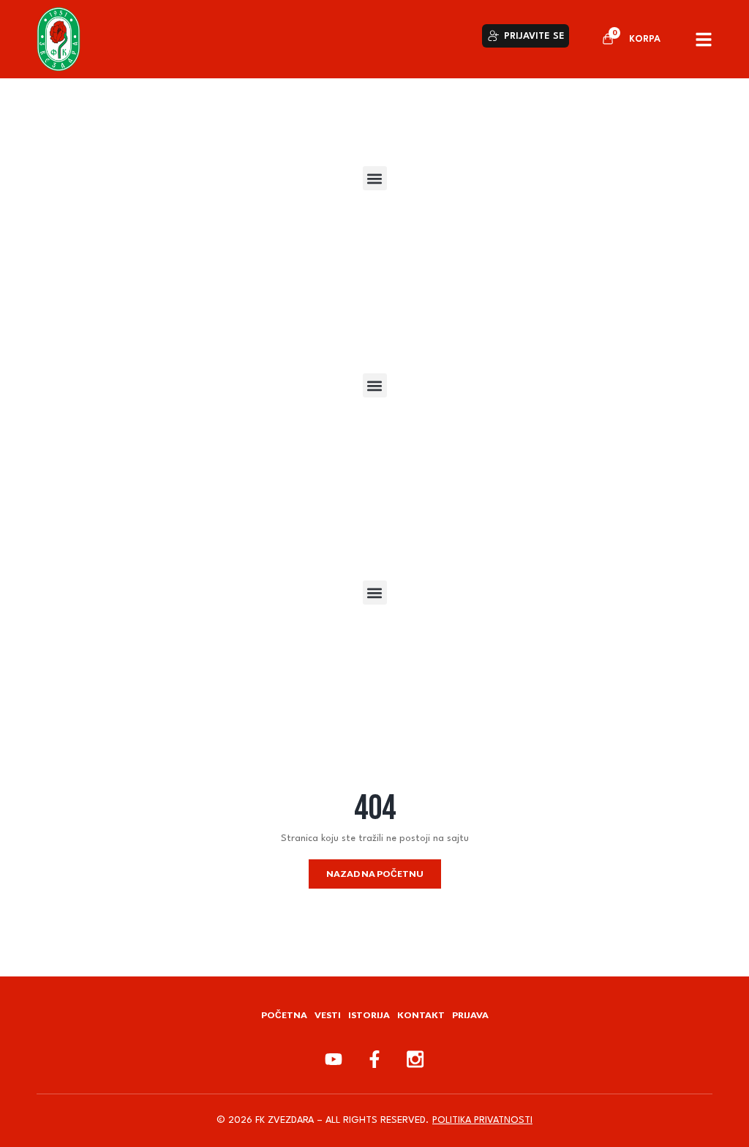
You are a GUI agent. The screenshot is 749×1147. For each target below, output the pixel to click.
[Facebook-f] (374, 1059)
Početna (284, 1014)
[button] (375, 178)
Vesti (328, 1014)
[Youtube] (333, 1059)
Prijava (470, 1014)
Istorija (369, 1014)
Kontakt (421, 1014)
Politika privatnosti (482, 1120)
